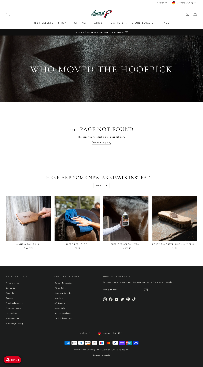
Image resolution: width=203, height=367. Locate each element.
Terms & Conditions (63, 313)
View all (102, 185)
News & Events (12, 282)
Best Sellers (43, 23)
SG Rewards (60, 303)
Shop (62, 23)
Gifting (81, 23)
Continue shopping (101, 142)
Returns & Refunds (62, 293)
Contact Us (10, 287)
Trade (165, 23)
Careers (9, 298)
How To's (116, 23)
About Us (10, 293)
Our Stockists (11, 313)
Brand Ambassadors (14, 303)
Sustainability (60, 308)
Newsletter (59, 298)
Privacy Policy (60, 287)
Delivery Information (63, 282)
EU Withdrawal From (63, 318)
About (99, 23)
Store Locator (144, 23)
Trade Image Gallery (14, 323)
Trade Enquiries (12, 318)
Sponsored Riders (13, 308)
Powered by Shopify (101, 355)
